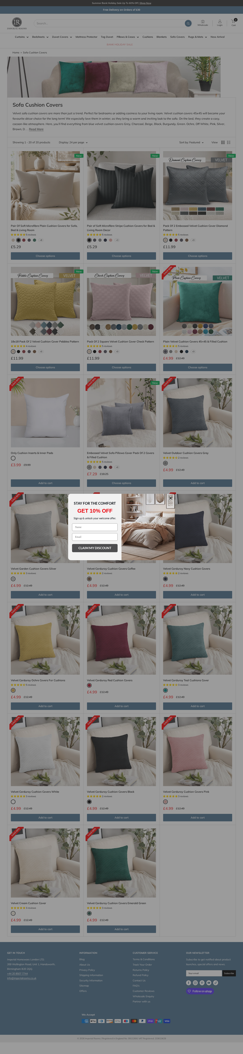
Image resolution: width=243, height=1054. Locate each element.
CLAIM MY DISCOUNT (94, 548)
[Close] (170, 498)
